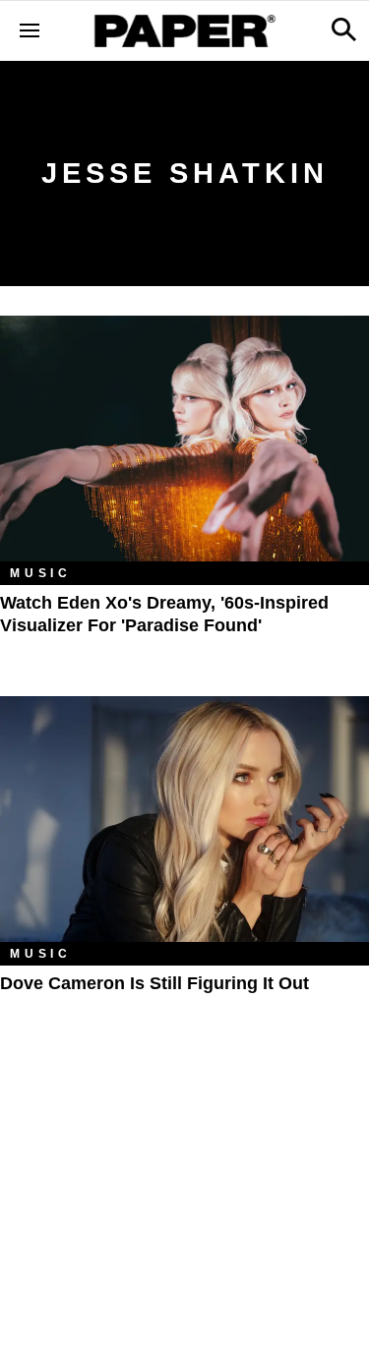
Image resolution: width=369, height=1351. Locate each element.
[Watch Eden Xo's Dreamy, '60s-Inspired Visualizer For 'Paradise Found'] (184, 438)
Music (41, 573)
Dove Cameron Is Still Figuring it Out (154, 983)
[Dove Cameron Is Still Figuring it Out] (184, 819)
